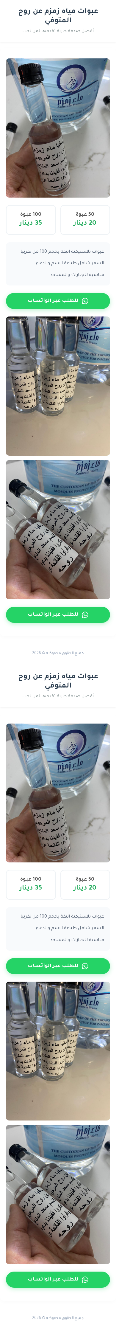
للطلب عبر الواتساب (53, 301)
